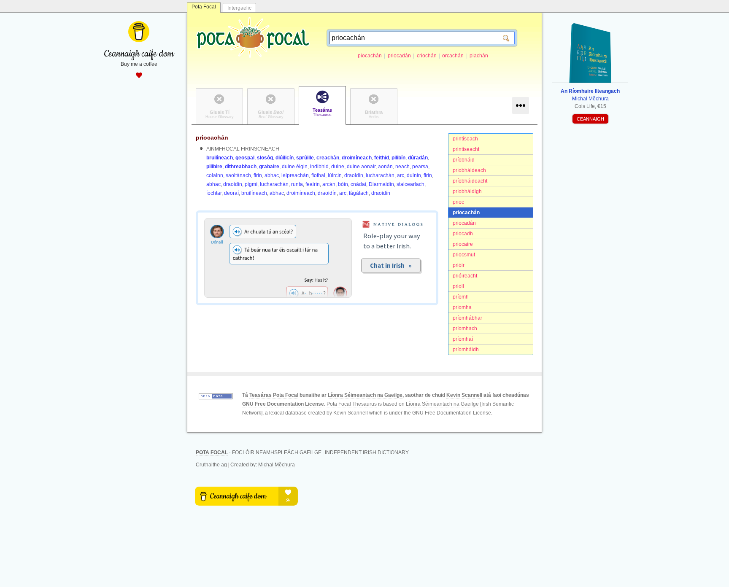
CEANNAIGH (590, 118)
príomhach (465, 328)
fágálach (359, 193)
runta (297, 184)
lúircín (335, 175)
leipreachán (295, 175)
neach (402, 167)
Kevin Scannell (464, 395)
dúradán (418, 158)
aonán (385, 167)
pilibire (214, 167)
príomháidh (466, 350)
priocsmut (464, 255)
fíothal (318, 175)
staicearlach (410, 184)
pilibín (398, 158)
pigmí (251, 184)
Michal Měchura (276, 465)
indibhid (319, 167)
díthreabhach (240, 167)
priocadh (463, 234)
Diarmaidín (381, 184)
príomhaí (463, 339)
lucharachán (380, 175)
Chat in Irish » (391, 265)
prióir (458, 265)
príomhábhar (467, 318)
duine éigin (295, 167)
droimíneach (357, 158)
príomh (461, 297)
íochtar (213, 193)
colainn (214, 175)
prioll (458, 286)
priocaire (463, 244)
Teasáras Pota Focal (273, 395)
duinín (414, 175)
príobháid (464, 160)
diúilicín (284, 158)
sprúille (305, 158)
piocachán (370, 56)
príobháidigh (467, 191)
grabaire (269, 167)
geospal (244, 158)
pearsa (420, 167)
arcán (328, 184)
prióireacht (465, 276)
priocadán (399, 56)
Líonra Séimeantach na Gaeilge (365, 395)
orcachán (453, 56)
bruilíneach (219, 158)
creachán (327, 158)
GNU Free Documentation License (283, 404)
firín (258, 175)
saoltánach (238, 175)
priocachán (466, 212)
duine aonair (361, 167)
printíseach (465, 139)
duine (337, 167)
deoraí (231, 193)
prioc (458, 202)
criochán (427, 56)
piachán (479, 56)
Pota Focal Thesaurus (352, 404)
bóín (343, 184)
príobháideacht (470, 181)
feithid (381, 158)
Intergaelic (239, 8)
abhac (272, 175)
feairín (312, 184)
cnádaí (358, 184)
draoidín (353, 175)
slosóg (265, 158)
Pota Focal (204, 7)
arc (400, 175)
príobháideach (469, 170)
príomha (462, 307)
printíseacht (466, 149)
